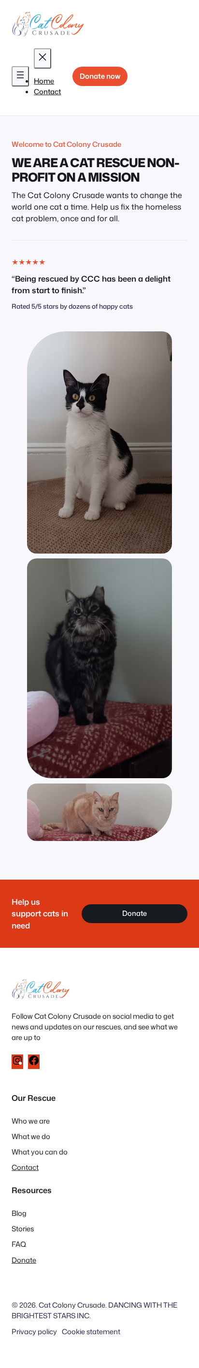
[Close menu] (42, 58)
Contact (25, 1167)
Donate (134, 913)
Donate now (100, 76)
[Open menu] (20, 76)
